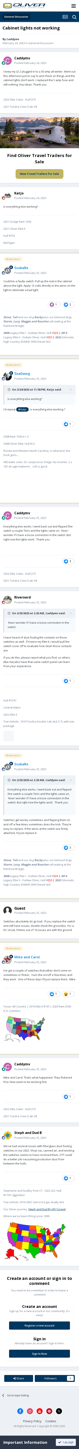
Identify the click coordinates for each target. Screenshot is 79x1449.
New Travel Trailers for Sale (39, 174)
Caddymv (13, 39)
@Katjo (22, 409)
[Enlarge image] (8, 736)
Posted (30, 63)
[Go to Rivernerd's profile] (7, 600)
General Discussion (41, 43)
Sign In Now (39, 1354)
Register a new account (40, 1325)
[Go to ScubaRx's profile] (7, 270)
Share (20, 1378)
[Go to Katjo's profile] (7, 195)
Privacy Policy (32, 1421)
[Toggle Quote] (9, 389)
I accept (67, 1442)
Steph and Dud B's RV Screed (47, 1209)
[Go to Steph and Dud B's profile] (7, 1135)
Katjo (50, 389)
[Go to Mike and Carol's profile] (7, 960)
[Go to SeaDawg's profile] (7, 376)
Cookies (50, 1421)
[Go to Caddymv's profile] (7, 60)
